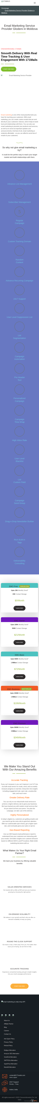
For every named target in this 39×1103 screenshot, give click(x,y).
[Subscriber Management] (19, 193)
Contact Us (7, 1034)
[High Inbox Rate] (19, 431)
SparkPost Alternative (10, 1064)
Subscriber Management (19, 202)
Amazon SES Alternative (11, 1053)
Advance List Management (19, 184)
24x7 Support (19, 299)
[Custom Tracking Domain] (19, 233)
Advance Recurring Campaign (19, 280)
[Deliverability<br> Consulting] (19, 552)
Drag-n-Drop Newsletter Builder (19, 521)
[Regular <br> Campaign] (19, 212)
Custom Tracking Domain (19, 241)
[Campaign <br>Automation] (19, 348)
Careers (6, 1030)
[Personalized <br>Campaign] (19, 389)
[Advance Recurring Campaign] (19, 272)
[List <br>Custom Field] (19, 471)
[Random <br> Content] (19, 251)
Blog (5, 1027)
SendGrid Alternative (10, 1057)
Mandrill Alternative (10, 1067)
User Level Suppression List (19, 317)
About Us (7, 1020)
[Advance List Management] (19, 175)
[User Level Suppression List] (19, 308)
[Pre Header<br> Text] (19, 368)
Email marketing (6, 115)
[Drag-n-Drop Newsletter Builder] (19, 513)
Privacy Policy (8, 1042)
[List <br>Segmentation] (19, 327)
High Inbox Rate (19, 440)
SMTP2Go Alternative (10, 1060)
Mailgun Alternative (10, 1050)
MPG (35, 1101)
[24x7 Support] (19, 290)
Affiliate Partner (8, 1024)
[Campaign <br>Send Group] (19, 492)
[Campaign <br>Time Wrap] (19, 410)
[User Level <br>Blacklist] (19, 450)
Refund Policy (8, 1045)
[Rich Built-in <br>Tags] (19, 531)
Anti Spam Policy (9, 1039)
